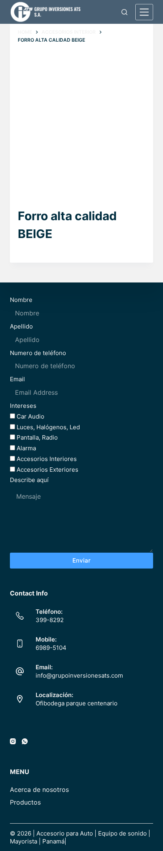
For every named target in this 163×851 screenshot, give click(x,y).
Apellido (21, 326)
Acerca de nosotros (39, 789)
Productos (25, 802)
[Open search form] (124, 12)
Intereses (23, 405)
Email (17, 379)
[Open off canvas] (144, 12)
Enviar (81, 560)
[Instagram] (13, 741)
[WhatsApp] (25, 741)
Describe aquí (29, 480)
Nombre (21, 300)
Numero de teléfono (38, 353)
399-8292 (50, 620)
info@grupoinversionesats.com (79, 675)
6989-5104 (51, 647)
